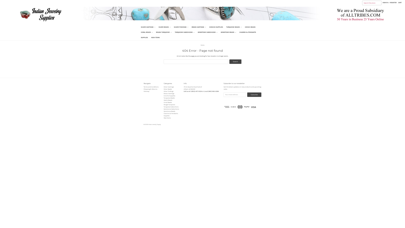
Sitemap (146, 91)
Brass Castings (198, 27)
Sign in (385, 2)
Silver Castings (147, 27)
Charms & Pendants (247, 32)
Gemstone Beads (228, 32)
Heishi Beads (250, 27)
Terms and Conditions (151, 87)
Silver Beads (164, 27)
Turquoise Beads (233, 27)
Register (393, 2)
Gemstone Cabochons (207, 32)
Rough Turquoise (163, 32)
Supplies (144, 37)
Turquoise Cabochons (184, 32)
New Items (155, 37)
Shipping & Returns (150, 89)
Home (202, 45)
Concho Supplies (216, 27)
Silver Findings (180, 27)
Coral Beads (146, 32)
